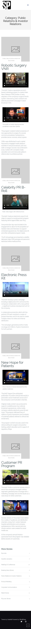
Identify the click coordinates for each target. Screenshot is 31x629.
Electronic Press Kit (14, 276)
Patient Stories (5, 593)
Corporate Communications (9, 587)
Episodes (3, 553)
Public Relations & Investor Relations (11, 59)
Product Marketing (6, 581)
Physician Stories (6, 598)
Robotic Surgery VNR (14, 67)
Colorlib (9, 619)
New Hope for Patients (12, 364)
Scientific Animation (6, 559)
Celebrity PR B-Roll (13, 189)
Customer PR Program (11, 464)
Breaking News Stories (7, 570)
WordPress (23, 619)
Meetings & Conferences (8, 564)
